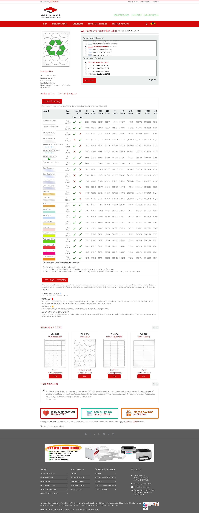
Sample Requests (76, 489)
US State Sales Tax (101, 489)
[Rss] (99, 434)
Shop (45, 24)
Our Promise (99, 481)
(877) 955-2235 (146, 484)
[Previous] (153, 384)
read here (62, 287)
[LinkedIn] (108, 434)
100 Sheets (98, 62)
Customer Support (145, 1)
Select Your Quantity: (93, 58)
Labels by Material (59, 24)
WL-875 (114, 334)
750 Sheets (98, 71)
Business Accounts (77, 485)
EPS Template (47, 306)
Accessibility (96, 509)
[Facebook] (90, 434)
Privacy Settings (85, 509)
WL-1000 (55, 334)
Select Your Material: (93, 38)
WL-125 (143, 334)
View (55, 376)
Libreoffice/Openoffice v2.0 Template (54, 312)
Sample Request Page (82, 271)
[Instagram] (104, 434)
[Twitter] (95, 434)
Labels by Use (77, 24)
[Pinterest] (86, 434)
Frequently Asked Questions (104, 477)
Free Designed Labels (78, 481)
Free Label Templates (68, 94)
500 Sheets (98, 68)
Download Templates (121, 24)
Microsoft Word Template (51, 293)
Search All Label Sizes (47, 473)
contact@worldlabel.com (141, 487)
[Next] (157, 384)
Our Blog (74, 473)
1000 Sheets (99, 74)
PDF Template (47, 299)
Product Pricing (47, 94)
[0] (151, 24)
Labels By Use (45, 481)
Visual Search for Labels (48, 489)
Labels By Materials (46, 477)
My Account (155, 1)
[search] (146, 24)
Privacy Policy (74, 509)
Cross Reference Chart (47, 485)
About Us (135, 1)
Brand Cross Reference (97, 24)
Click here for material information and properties (61, 263)
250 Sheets (98, 65)
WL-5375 (85, 334)
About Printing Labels (78, 477)
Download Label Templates (49, 493)
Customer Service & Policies (104, 485)
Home (130, 1)
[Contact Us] (113, 434)
